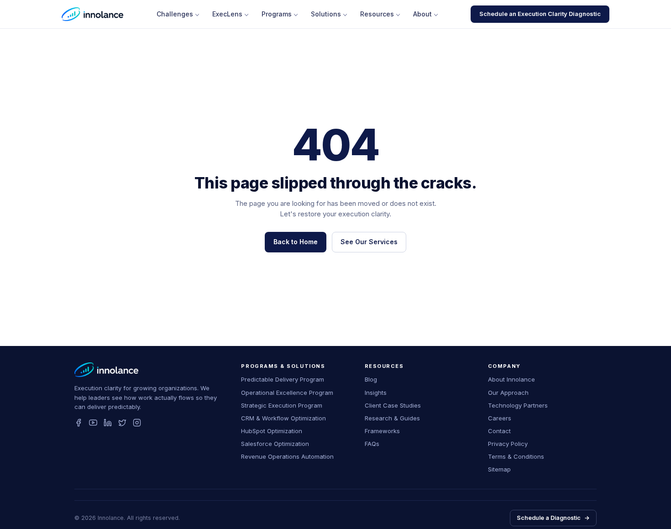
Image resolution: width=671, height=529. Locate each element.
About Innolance (511, 379)
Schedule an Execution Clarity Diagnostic (540, 13)
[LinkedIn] (108, 423)
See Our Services (369, 242)
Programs (277, 14)
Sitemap (499, 469)
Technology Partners (518, 405)
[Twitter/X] (122, 423)
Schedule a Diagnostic (553, 517)
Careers (499, 418)
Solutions (326, 14)
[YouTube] (93, 423)
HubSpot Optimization (271, 431)
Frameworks (382, 431)
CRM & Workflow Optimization (283, 418)
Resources (377, 14)
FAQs (372, 443)
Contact (499, 431)
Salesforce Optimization (275, 443)
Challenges (175, 14)
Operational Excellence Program (287, 392)
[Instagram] (137, 423)
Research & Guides (392, 418)
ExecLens (227, 14)
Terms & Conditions (516, 456)
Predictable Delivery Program (282, 379)
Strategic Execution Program (281, 405)
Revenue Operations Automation (287, 456)
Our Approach (508, 392)
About (422, 14)
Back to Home (295, 242)
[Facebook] (78, 423)
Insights (376, 392)
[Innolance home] (92, 14)
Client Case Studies (393, 405)
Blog (371, 379)
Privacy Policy (508, 443)
